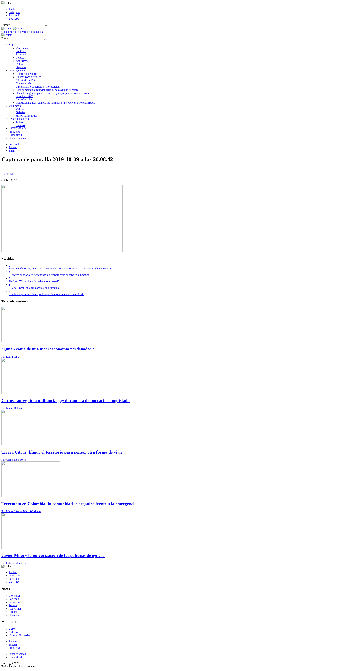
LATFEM (7, 174)
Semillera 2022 (24, 96)
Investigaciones (17, 70)
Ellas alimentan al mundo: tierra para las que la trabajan (47, 89)
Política (20, 57)
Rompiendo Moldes (27, 73)
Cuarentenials (23, 83)
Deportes (21, 67)
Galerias (20, 112)
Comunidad (15, 134)
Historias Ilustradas (26, 115)
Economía (21, 54)
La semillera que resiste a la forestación (38, 86)
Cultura (20, 64)
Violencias (22, 47)
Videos (20, 109)
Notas (12, 44)
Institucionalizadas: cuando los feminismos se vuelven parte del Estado (55, 102)
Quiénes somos (17, 138)
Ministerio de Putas (26, 80)
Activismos (22, 60)
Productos (14, 131)
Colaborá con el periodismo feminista (22, 31)
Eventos (20, 125)
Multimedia (15, 105)
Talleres (20, 121)
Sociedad (21, 51)
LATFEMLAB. (17, 128)
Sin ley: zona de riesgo (28, 76)
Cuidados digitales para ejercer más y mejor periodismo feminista (52, 93)
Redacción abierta (19, 118)
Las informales (24, 99)
